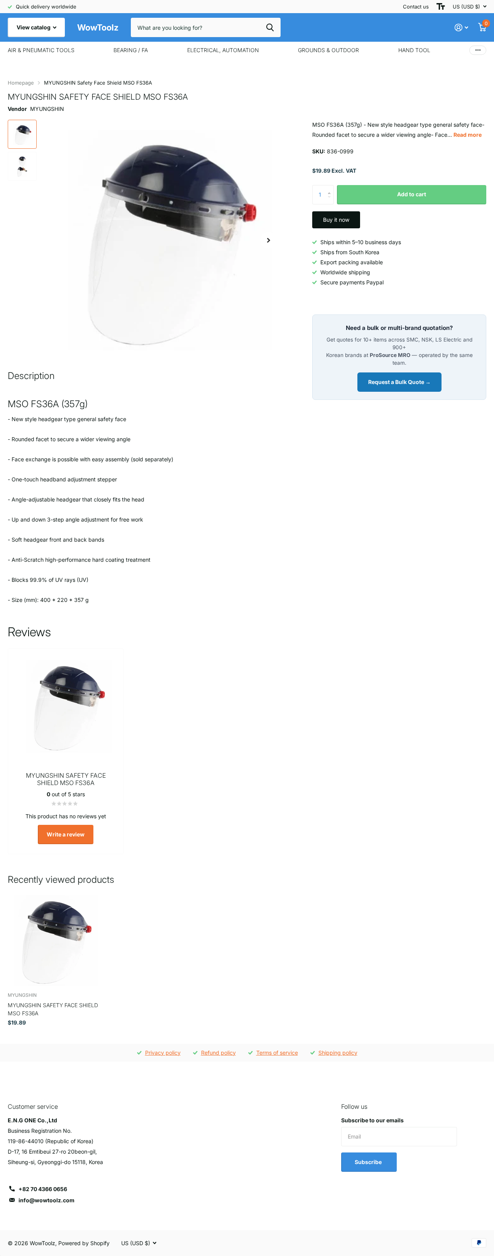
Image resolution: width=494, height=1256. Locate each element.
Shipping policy (337, 1052)
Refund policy (218, 1052)
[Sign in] (461, 27)
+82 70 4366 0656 (43, 1189)
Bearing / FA (130, 50)
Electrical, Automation (223, 50)
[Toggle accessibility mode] (440, 7)
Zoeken (270, 27)
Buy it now (336, 219)
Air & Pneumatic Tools (41, 50)
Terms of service (277, 1052)
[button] (268, 240)
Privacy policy (163, 1052)
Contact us (416, 6)
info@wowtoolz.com (46, 1200)
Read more (467, 134)
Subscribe (369, 1162)
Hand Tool (414, 50)
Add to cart (411, 194)
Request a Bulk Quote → (399, 382)
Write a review (66, 834)
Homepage (21, 83)
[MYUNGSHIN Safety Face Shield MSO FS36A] (53, 940)
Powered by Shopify (84, 1243)
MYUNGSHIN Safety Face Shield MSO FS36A (53, 1009)
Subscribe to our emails (372, 1120)
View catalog (34, 27)
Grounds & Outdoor (328, 50)
